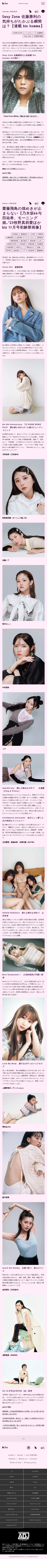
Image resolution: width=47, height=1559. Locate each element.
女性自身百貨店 (35, 1514)
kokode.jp (35, 1509)
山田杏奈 (19, 237)
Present (12, 1459)
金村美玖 (16, 250)
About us (23, 1459)
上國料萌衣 (10, 237)
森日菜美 (24, 241)
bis (35, 1487)
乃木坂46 (22, 244)
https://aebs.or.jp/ (9, 1551)
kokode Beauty (12, 1514)
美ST (11, 1487)
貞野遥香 (40, 237)
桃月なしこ (20, 247)
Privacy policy (30, 1462)
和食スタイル (11, 1493)
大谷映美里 (10, 247)
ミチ (23, 250)
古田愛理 (40, 244)
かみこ (40, 241)
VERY (12, 1477)
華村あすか (30, 247)
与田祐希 (33, 241)
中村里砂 (15, 234)
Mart (35, 1482)
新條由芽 (24, 234)
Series (20, 1455)
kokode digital (35, 1520)
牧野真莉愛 (14, 241)
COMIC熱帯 (35, 1498)
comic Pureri (12, 1503)
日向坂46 (31, 250)
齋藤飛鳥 (40, 250)
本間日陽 (31, 244)
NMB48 (40, 234)
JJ (12, 1471)
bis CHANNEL (32, 1455)
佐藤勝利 (40, 33)
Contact (33, 1459)
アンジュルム (29, 237)
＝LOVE (32, 234)
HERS (12, 1482)
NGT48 (8, 250)
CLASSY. (35, 1471)
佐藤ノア (40, 247)
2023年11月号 (17, 33)
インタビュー (29, 33)
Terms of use (15, 1462)
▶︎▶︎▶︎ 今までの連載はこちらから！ (14, 169)
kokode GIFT (12, 1525)
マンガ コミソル (35, 1503)
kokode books (11, 1520)
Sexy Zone (27, 36)
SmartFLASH (12, 1498)
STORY (35, 1477)
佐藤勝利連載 (38, 36)
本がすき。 (11, 1509)
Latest (11, 1455)
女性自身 (35, 1493)
